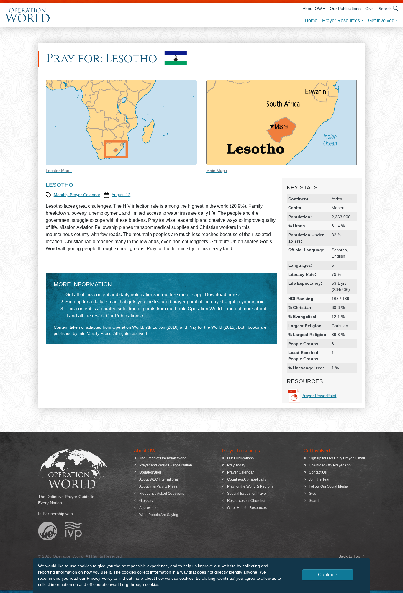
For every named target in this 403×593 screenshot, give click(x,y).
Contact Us (318, 472)
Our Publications (345, 8)
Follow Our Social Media (328, 486)
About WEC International (159, 479)
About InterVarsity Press (158, 486)
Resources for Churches (246, 501)
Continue (327, 574)
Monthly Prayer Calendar (77, 194)
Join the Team (320, 479)
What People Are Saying (158, 515)
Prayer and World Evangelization (165, 465)
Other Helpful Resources (247, 508)
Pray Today (236, 465)
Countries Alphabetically (246, 479)
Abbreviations (150, 508)
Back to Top (349, 556)
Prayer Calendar (240, 472)
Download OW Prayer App (330, 465)
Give (369, 8)
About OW (312, 8)
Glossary (146, 501)
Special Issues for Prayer (247, 494)
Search (314, 501)
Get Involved (381, 20)
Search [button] (385, 8)
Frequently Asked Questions (161, 494)
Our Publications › (124, 315)
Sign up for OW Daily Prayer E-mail (337, 458)
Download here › (222, 294)
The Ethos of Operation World (162, 458)
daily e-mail (105, 301)
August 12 (121, 194)
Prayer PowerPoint (319, 395)
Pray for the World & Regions (250, 486)
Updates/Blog (150, 472)
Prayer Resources (341, 20)
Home (311, 20)
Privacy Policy (99, 578)
